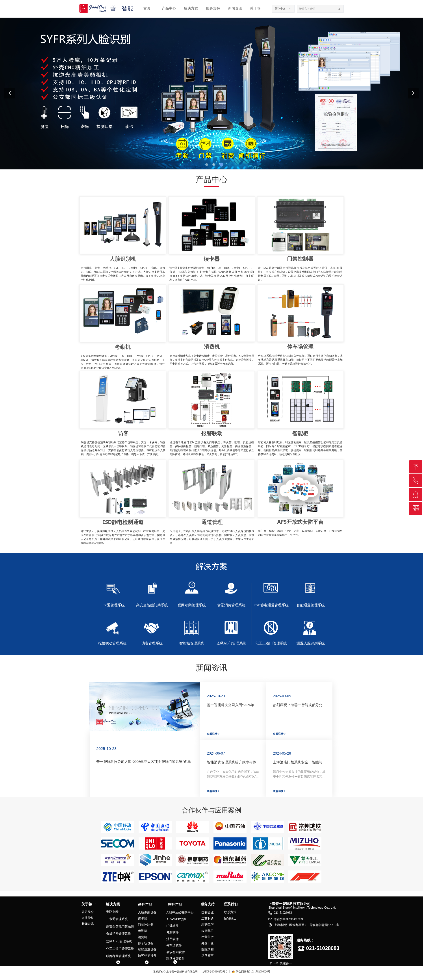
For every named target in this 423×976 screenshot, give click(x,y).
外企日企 (207, 943)
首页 (146, 8)
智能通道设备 (147, 949)
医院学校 (207, 949)
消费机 (142, 937)
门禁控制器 (145, 924)
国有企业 (207, 912)
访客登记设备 (147, 955)
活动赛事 (207, 955)
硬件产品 (145, 904)
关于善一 (257, 8)
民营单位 (207, 937)
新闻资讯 (235, 8)
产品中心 (169, 8)
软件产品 (175, 904)
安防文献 (112, 911)
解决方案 (191, 8)
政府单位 (207, 931)
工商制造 (207, 918)
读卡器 (142, 918)
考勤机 (142, 931)
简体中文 (280, 8)
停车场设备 (145, 943)
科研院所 (207, 924)
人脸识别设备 (147, 912)
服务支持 (213, 8)
